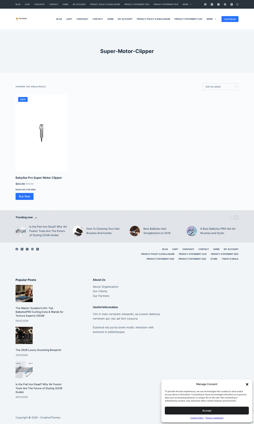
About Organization (105, 286)
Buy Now (24, 196)
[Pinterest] (225, 4)
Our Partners (101, 296)
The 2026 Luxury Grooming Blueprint (38, 350)
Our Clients (100, 291)
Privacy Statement (214, 418)
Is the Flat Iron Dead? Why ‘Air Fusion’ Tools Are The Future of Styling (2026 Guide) (48, 231)
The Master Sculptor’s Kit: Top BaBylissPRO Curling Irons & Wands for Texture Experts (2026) (39, 312)
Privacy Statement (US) (192, 259)
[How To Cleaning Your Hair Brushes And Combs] (78, 231)
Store (213, 259)
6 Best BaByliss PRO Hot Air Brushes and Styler (218, 231)
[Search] (237, 4)
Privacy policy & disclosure (105, 4)
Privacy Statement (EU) (166, 4)
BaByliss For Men (26, 189)
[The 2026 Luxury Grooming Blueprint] (24, 335)
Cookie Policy (197, 418)
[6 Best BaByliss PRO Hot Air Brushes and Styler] (192, 231)
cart (27, 4)
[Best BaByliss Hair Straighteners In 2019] (135, 231)
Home (65, 4)
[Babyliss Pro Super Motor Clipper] (41, 132)
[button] (247, 384)
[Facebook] (205, 4)
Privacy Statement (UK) (160, 259)
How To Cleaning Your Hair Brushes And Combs (103, 231)
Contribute (230, 19)
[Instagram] (218, 4)
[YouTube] (232, 4)
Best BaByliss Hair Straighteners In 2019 (157, 231)
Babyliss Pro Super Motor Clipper (39, 177)
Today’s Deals (230, 259)
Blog (18, 4)
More (185, 4)
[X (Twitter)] (212, 4)
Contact (53, 4)
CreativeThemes (50, 417)
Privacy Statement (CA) (136, 4)
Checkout (39, 4)
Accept (206, 410)
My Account (79, 4)
